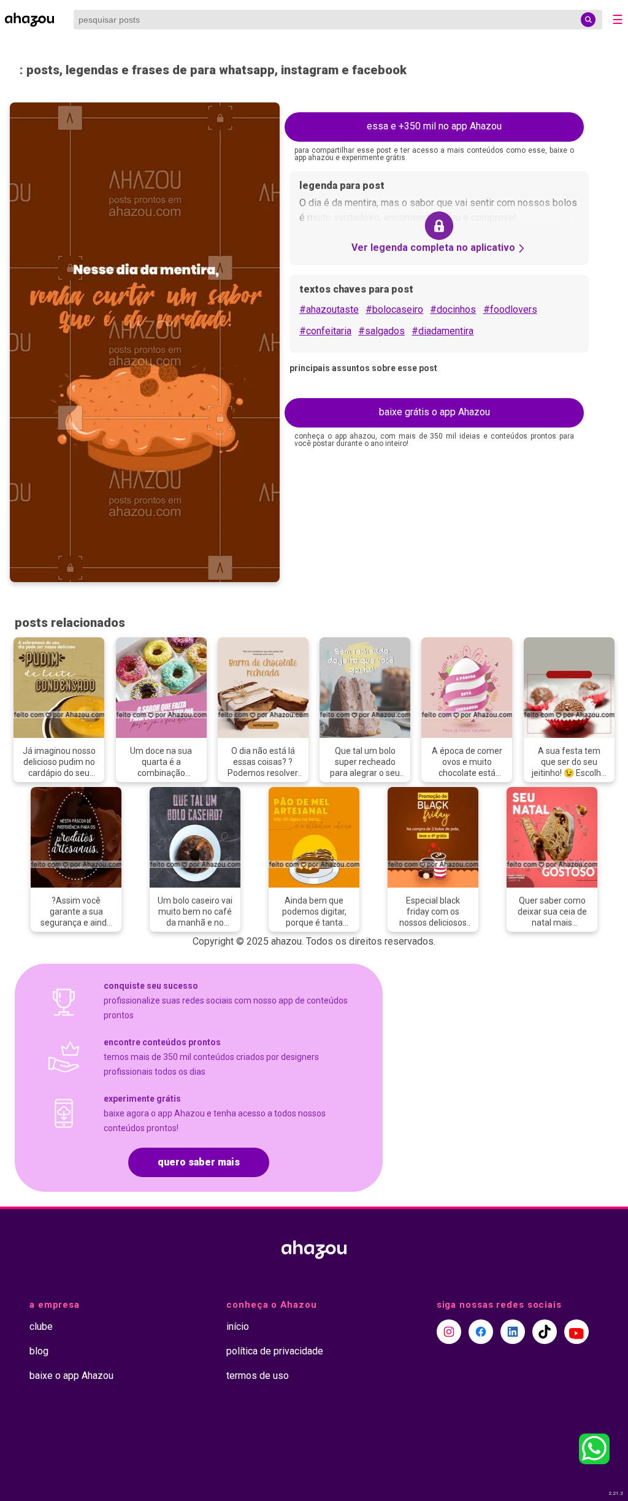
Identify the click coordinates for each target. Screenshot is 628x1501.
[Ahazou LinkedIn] (512, 1331)
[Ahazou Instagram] (449, 1331)
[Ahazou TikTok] (544, 1331)
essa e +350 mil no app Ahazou (434, 126)
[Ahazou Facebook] (481, 1331)
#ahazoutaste (329, 309)
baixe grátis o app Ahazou (434, 412)
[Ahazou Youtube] (576, 1331)
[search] (588, 19)
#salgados (381, 331)
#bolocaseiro (394, 309)
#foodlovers (510, 309)
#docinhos (453, 309)
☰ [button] (617, 19)
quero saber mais (199, 1162)
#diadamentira (442, 331)
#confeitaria (325, 331)
